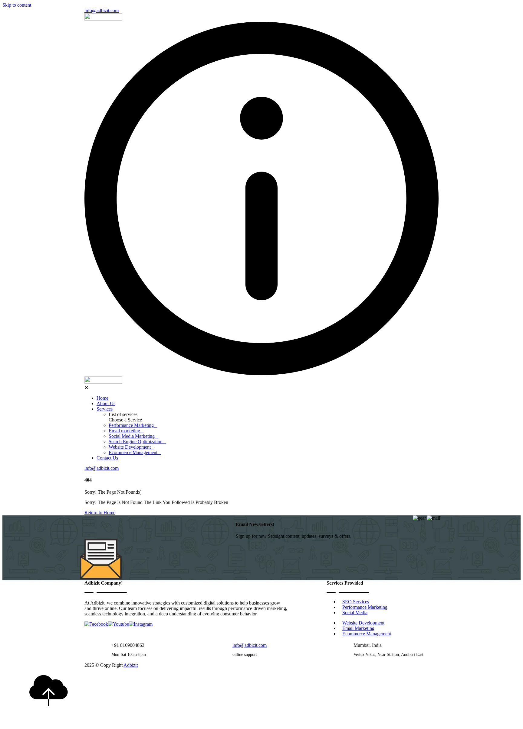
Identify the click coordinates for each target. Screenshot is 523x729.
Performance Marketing (131, 425)
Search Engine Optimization (136, 441)
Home (102, 398)
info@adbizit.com (101, 10)
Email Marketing (358, 628)
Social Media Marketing (132, 436)
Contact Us (107, 457)
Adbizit (130, 665)
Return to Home (99, 512)
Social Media (354, 612)
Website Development (130, 447)
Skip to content (16, 5)
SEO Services (355, 601)
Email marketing (124, 430)
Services (105, 408)
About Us (106, 403)
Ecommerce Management (133, 452)
